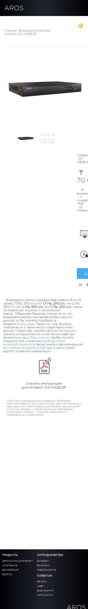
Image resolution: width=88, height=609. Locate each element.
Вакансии (43, 565)
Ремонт (42, 581)
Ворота (7, 574)
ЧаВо (40, 586)
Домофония (10, 570)
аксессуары (25, 323)
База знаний (16, 20)
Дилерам (50, 17)
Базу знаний (39, 337)
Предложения (46, 570)
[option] (45, 89)
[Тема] (81, 26)
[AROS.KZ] (80, 284)
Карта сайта (45, 595)
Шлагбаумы (10, 565)
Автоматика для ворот (17, 561)
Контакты (37, 20)
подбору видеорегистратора (30, 347)
